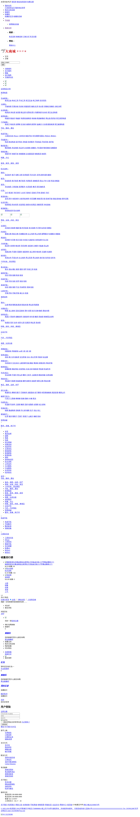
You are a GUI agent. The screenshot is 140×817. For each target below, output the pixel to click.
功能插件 (8, 69)
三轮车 (28, 375)
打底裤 (12, 381)
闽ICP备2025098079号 (91, 805)
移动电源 (12, 142)
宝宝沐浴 (15, 363)
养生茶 (32, 322)
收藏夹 (7, 14)
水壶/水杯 (29, 369)
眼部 (17, 269)
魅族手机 (28, 136)
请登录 (14, 2)
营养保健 (4, 420)
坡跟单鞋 (26, 252)
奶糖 (26, 398)
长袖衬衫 (31, 240)
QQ (6, 727)
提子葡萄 (37, 392)
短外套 (43, 228)
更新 (6, 589)
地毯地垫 (15, 199)
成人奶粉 (12, 311)
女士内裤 (30, 234)
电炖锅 (34, 118)
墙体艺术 (8, 654)
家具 (3, 179)
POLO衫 (45, 240)
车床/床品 (5, 373)
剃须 (17, 275)
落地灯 (28, 193)
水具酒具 (29, 187)
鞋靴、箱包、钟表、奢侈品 (10, 326)
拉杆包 (52, 258)
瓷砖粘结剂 (9, 210)
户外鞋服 (5, 244)
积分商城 (8, 442)
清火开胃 (34, 357)
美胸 (28, 287)
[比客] (24, 216)
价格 (6, 587)
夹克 (17, 240)
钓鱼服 (41, 246)
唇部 (21, 269)
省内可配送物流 (10, 762)
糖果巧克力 (5, 396)
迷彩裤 (30, 246)
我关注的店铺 (10, 10)
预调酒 (36, 305)
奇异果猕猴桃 (46, 392)
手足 (17, 287)
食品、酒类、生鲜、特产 (10, 385)
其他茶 (38, 322)
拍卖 (6, 440)
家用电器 (4, 93)
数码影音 (5, 146)
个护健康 (5, 122)
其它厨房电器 (61, 118)
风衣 (21, 240)
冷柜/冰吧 (58, 106)
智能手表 (15, 154)
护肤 (10, 275)
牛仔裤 (38, 228)
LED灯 (23, 193)
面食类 (16, 357)
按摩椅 (18, 124)
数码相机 (8, 148)
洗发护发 (5, 279)
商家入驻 (19, 805)
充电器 (25, 142)
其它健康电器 (59, 124)
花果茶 (27, 322)
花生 (35, 410)
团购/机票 (8, 739)
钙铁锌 (40, 357)
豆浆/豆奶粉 (20, 311)
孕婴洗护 (5, 361)
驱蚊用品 (15, 369)
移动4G (53, 136)
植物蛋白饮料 (49, 317)
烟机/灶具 (34, 106)
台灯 (6, 193)
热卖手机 (5, 134)
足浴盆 (23, 124)
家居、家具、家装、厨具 (10, 163)
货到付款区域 (10, 757)
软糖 (22, 398)
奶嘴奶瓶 (8, 369)
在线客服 (8, 652)
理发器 (41, 369)
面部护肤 (5, 273)
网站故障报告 (10, 784)
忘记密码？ (26, 722)
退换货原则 (9, 769)
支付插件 (8, 71)
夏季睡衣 (44, 234)
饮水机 (44, 112)
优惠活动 (8, 444)
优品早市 (8, 446)
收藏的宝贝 (9, 16)
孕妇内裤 (47, 381)
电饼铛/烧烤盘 (26, 118)
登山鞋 (46, 246)
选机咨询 (8, 786)
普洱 (12, 322)
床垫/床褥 (40, 175)
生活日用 (5, 202)
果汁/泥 (11, 357)
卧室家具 (8, 181)
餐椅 (24, 375)
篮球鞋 (12, 246)
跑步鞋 (7, 246)
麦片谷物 (35, 311)
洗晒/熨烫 (39, 204)
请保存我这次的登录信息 (12, 722)
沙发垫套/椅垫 (24, 199)
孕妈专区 (5, 379)
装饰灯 (43, 193)
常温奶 (7, 404)
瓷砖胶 (7, 577)
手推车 (14, 375)
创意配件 (31, 142)
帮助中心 (12, 45)
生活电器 (5, 110)
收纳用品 (8, 204)
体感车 (43, 154)
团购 (6, 436)
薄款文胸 (15, 234)
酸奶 (36, 317)
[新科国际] (15, 216)
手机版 (7, 20)
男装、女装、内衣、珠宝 (10, 220)
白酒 (6, 305)
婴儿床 (19, 375)
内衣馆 (4, 232)
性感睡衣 (51, 234)
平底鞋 (14, 252)
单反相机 (15, 148)
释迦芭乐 (8, 392)
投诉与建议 (9, 788)
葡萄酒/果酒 (16, 305)
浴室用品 (22, 204)
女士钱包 (22, 258)
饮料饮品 (5, 314)
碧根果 (18, 410)
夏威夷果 (12, 410)
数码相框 (46, 148)
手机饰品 (38, 142)
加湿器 (18, 112)
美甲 (25, 269)
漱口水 (22, 293)
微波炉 (12, 118)
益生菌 (45, 357)
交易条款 (8, 733)
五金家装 (5, 98)
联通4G (42, 136)
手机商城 (33, 805)
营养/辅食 (5, 355)
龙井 (15, 322)
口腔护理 (5, 291)
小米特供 (21, 136)
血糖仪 (39, 124)
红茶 (23, 322)
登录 (13, 621)
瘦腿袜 (57, 234)
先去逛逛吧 (5, 669)
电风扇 (7, 112)
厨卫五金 (29, 100)
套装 (35, 269)
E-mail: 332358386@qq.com (15, 811)
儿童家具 (35, 375)
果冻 (34, 398)
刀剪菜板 (15, 187)
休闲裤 (7, 240)
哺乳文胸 (40, 381)
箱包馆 (4, 255)
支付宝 (13, 727)
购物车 (7, 12)
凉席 (21, 175)
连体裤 (12, 228)
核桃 (6, 410)
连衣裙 (7, 228)
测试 (6, 457)
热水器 (41, 106)
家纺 (3, 173)
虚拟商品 (8, 499)
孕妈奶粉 (15, 351)
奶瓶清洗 (42, 363)
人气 (6, 592)
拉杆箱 (47, 258)
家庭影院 (27, 106)
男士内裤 (37, 234)
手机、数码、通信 (7, 128)
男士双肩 (29, 258)
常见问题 (33, 36)
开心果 (23, 410)
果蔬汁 (7, 317)
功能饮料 (26, 317)
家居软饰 (5, 196)
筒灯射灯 (17, 193)
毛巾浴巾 (33, 175)
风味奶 (41, 317)
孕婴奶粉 (5, 349)
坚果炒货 (5, 408)
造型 (17, 281)
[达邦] (5, 216)
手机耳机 (45, 142)
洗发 (6, 281)
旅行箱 (42, 258)
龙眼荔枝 (30, 392)
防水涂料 (5, 169)
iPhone (16, 136)
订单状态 (8, 760)
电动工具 (15, 100)
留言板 (69, 805)
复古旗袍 (32, 228)
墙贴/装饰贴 (57, 199)
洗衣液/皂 (8, 363)
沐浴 (6, 287)
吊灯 (47, 193)
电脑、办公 (5, 157)
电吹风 (12, 124)
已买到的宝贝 (10, 8)
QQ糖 (30, 398)
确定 (2, 694)
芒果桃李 (23, 392)
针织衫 (25, 240)
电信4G (47, 136)
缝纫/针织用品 (31, 204)
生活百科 (8, 470)
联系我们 (11, 805)
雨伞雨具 (15, 204)
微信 (2, 727)
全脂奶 (36, 404)
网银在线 (8, 749)
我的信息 (8, 5)
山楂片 (30, 416)
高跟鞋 (19, 252)
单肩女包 (8, 258)
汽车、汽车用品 (6, 338)
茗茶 (3, 320)
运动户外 (4, 332)
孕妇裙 (7, 381)
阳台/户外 (43, 181)
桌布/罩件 (8, 199)
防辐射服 (19, 381)
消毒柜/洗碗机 (49, 106)
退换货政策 (9, 774)
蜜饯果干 (5, 414)
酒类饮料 (4, 297)
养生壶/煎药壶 (51, 118)
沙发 (48, 181)
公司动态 (8, 464)
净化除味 (47, 204)
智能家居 (37, 154)
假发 (21, 281)
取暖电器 (38, 112)
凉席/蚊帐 (49, 375)
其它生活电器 (52, 112)
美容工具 (30, 269)
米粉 (6, 357)
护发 (10, 281)
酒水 (3, 302)
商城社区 (48, 805)
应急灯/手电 (36, 193)
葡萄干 (14, 416)
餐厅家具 (22, 181)
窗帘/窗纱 (47, 175)
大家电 (4, 104)
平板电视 (8, 106)
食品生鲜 (8, 433)
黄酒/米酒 (24, 305)
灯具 (3, 190)
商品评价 (8, 747)
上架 (6, 583)
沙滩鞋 (35, 246)
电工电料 (36, 100)
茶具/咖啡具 (40, 187)
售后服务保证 (10, 772)
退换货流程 (9, 776)
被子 (13, 175)
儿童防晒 (22, 363)
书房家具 (29, 181)
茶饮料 (12, 317)
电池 (6, 142)
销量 (6, 585)
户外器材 (39, 148)
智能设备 (5, 151)
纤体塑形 (23, 287)
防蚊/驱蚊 (29, 363)
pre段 (21, 351)
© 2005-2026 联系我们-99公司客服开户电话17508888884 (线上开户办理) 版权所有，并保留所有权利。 (37, 808)
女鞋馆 (4, 249)
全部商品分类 (6, 89)
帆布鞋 (18, 246)
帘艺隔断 (33, 199)
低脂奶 (30, 404)
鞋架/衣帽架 (55, 181)
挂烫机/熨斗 (30, 112)
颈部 (14, 287)
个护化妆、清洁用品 (8, 261)
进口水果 (5, 390)
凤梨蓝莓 (55, 392)
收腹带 (34, 381)
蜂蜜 (6, 311)
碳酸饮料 (19, 317)
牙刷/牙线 (15, 293)
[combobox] (10, 62)
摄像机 (33, 148)
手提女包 (15, 258)
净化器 (12, 112)
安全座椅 (8, 375)
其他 (39, 416)
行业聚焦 (8, 468)
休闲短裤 (38, 240)
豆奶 (26, 404)
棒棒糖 (18, 398)
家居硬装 (5, 208)
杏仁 (39, 410)
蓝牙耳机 (19, 142)
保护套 (51, 142)
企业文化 (55, 805)
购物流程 (19, 36)
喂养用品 (5, 367)
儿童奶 (18, 404)
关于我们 (4, 805)
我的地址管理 (20, 8)
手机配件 (5, 140)
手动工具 (22, 100)
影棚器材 (53, 148)
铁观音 (7, 322)
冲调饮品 (5, 308)
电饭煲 (7, 118)
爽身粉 (36, 363)
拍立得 (21, 148)
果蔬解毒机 (41, 118)
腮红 (14, 269)
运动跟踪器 (30, 154)
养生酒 (31, 305)
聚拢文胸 (8, 234)
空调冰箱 (15, 106)
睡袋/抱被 (42, 375)
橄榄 (35, 416)
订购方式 (26, 36)
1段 (24, 351)
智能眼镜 (22, 154)
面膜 (14, 275)
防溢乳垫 (47, 369)
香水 (6, 269)
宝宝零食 (23, 357)
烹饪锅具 (8, 187)
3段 (30, 351)
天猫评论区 (9, 77)
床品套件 (8, 175)
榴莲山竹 (62, 392)
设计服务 (8, 75)
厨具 (3, 184)
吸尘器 (23, 112)
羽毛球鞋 (24, 246)
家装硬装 (8, 451)
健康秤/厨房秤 (31, 124)
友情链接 (26, 805)
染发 (14, 281)
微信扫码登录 (22, 2)
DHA (28, 357)
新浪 (9, 727)
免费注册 (30, 2)
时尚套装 (25, 228)
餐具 (34, 187)
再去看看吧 (9, 639)
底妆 (10, 269)
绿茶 (19, 322)
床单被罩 (26, 175)
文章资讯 (8, 449)
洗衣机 (21, 106)
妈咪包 (28, 381)
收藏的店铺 (18, 16)
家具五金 (8, 100)
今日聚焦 (8, 466)
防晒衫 (49, 228)
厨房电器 (5, 116)
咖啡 (40, 311)
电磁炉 (18, 118)
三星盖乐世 (9, 136)
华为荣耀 (35, 136)
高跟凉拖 (8, 252)
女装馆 (4, 226)
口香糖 (12, 398)
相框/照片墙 (41, 199)
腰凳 (24, 381)
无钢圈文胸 (23, 234)
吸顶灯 (11, 193)
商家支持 (8, 28)
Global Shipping (10, 764)
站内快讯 (8, 472)
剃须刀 (7, 124)
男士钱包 (36, 258)
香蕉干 (25, 416)
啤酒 (10, 305)
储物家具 (36, 181)
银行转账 (8, 751)
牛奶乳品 (5, 402)
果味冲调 (46, 311)
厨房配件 (22, 187)
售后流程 (12, 36)
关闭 (2, 700)
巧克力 (7, 398)
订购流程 (8, 735)
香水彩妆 (5, 267)
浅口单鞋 (33, 252)
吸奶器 (35, 369)
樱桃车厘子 (16, 392)
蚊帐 (17, 175)
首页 (6, 431)
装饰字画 (49, 199)
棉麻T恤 (19, 228)
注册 (16, 621)
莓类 (10, 416)
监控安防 (43, 100)
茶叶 (26, 311)
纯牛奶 (32, 317)
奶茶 (30, 311)
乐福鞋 (44, 252)
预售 (6, 438)
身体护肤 (5, 285)
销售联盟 (41, 805)
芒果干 (20, 416)
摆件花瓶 (65, 199)
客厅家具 (15, 181)
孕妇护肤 (49, 363)
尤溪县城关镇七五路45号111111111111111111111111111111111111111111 (98, 808)
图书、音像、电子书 (8, 426)
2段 (27, 351)
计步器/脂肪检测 (48, 124)
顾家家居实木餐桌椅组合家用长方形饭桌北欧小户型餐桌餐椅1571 (28, 564)
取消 (5, 694)
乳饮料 (12, 404)
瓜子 (31, 410)
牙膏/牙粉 (8, 293)
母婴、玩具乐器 (6, 343)
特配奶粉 (8, 351)
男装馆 (4, 238)
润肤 (10, 287)
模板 (6, 73)
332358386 (9, 814)
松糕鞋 (49, 252)
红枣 (6, 416)
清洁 (6, 275)
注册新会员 (9, 737)
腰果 (28, 410)
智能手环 (8, 154)
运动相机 (27, 148)
